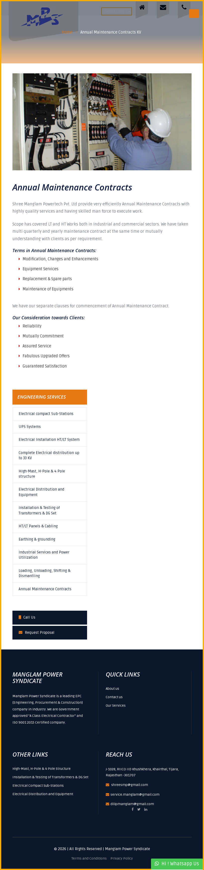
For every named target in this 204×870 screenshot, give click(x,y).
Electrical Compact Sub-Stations (38, 785)
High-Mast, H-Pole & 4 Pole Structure (41, 769)
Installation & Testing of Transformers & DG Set (39, 510)
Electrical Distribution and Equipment (41, 492)
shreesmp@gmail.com (129, 785)
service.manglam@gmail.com (134, 794)
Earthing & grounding (37, 539)
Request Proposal (39, 632)
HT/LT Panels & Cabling (38, 526)
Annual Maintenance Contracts (45, 589)
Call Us (29, 617)
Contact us (114, 697)
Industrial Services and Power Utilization (44, 555)
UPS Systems (30, 426)
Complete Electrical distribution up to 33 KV (49, 455)
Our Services (116, 705)
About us (112, 689)
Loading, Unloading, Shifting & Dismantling (44, 573)
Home (67, 32)
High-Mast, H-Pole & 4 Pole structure (42, 474)
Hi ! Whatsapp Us (179, 864)
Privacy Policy (121, 858)
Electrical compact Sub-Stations (46, 414)
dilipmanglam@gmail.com (132, 804)
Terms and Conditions (89, 858)
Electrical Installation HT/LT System (49, 439)
